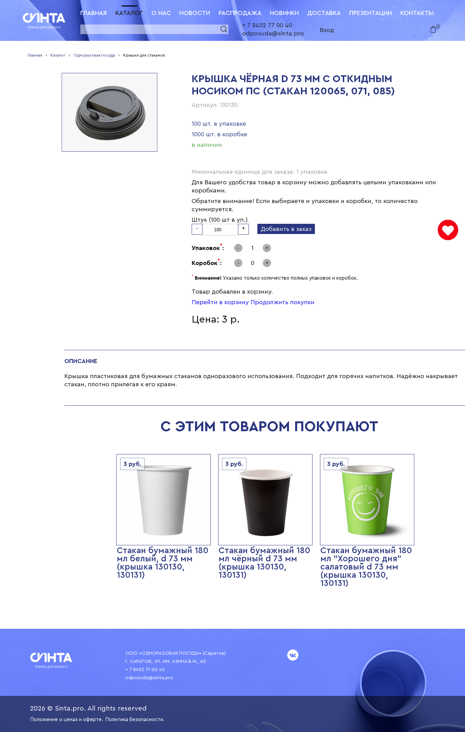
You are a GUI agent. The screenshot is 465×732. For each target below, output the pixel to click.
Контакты (417, 13)
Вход (327, 30)
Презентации (370, 13)
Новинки (284, 13)
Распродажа (240, 13)
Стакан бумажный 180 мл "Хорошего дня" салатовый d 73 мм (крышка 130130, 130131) (366, 567)
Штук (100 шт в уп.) (220, 220)
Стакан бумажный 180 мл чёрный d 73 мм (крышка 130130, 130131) (264, 562)
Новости (194, 13)
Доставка (324, 13)
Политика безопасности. (134, 719)
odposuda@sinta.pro (273, 33)
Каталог (129, 13)
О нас (161, 13)
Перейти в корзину (220, 302)
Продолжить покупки (283, 302)
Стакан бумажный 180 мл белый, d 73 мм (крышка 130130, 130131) (162, 562)
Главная (93, 13)
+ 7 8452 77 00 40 (267, 25)
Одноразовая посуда (94, 55)
